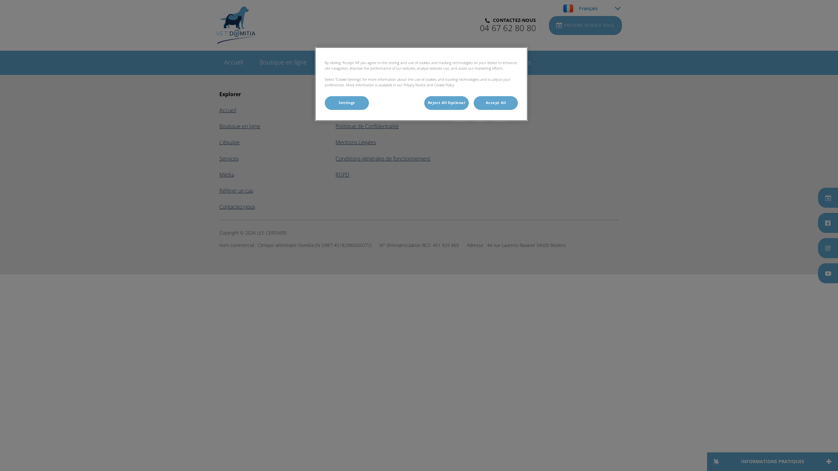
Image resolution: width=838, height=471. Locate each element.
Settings (347, 102)
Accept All (496, 102)
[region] (421, 84)
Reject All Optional (446, 102)
